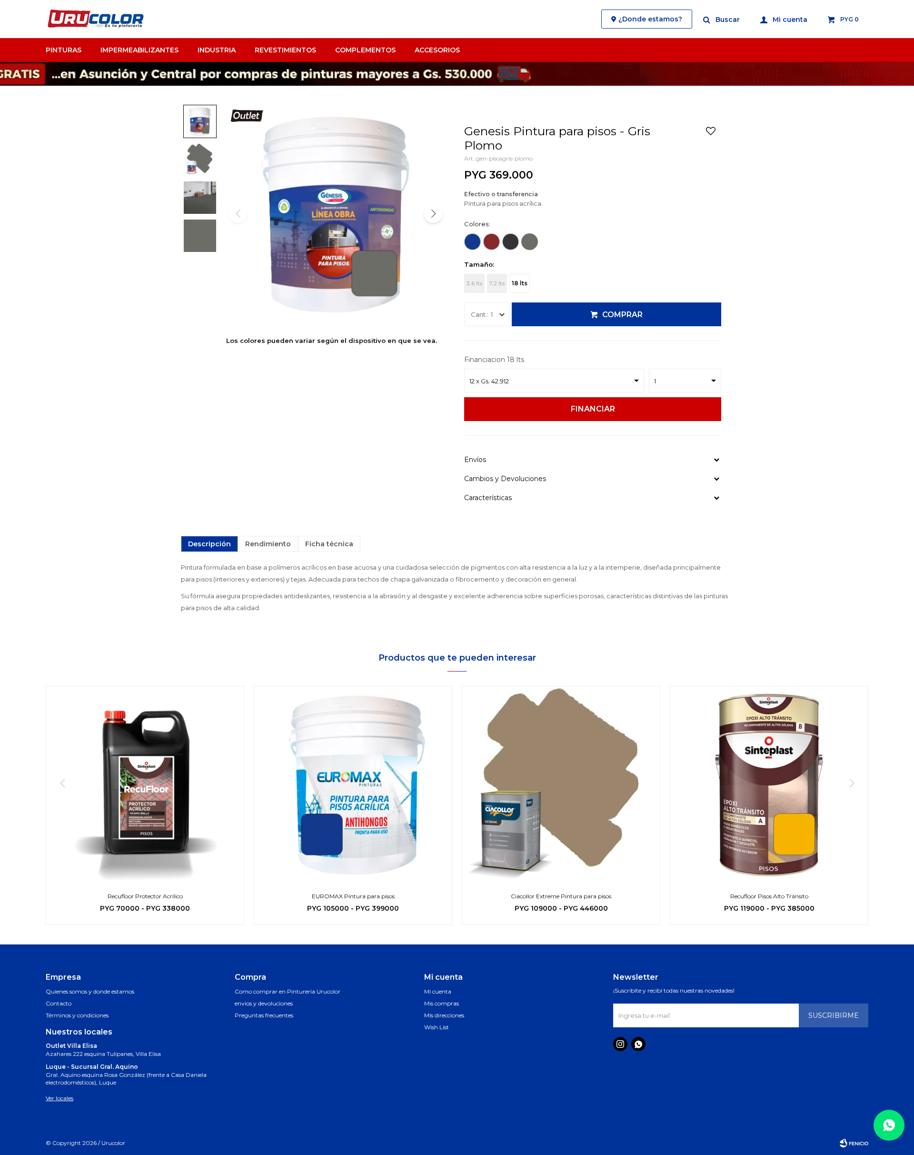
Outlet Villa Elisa (71, 1045)
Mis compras (441, 1003)
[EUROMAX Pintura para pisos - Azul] (353, 785)
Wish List (436, 1027)
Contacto (58, 1003)
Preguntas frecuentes (264, 1015)
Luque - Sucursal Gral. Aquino (92, 1066)
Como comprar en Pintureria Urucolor (287, 991)
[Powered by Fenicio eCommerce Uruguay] (854, 1143)
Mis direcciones (444, 1015)
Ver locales (59, 1098)
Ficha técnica (329, 544)
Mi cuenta (437, 991)
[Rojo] (491, 241)
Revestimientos (285, 50)
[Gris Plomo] (529, 241)
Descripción (209, 544)
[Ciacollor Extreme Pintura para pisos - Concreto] (561, 785)
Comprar (622, 314)
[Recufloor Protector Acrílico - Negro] (145, 785)
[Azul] (472, 241)
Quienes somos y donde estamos (90, 991)
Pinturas (63, 50)
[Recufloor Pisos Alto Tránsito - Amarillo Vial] (769, 785)
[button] (722, 19)
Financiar (593, 408)
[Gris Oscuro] (510, 241)
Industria (217, 50)
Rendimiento (268, 544)
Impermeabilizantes (139, 50)
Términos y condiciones (77, 1015)
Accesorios (437, 50)
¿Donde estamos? (650, 19)
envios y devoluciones (264, 1003)
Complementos (365, 50)
